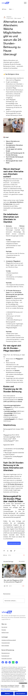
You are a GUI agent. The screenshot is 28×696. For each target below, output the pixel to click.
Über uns (4, 624)
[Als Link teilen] (14, 550)
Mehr (10, 9)
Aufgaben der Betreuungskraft (9, 640)
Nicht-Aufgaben (5, 645)
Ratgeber (4, 629)
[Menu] (25, 3)
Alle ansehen (22, 561)
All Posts (4, 9)
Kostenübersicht (5, 655)
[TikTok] (10, 662)
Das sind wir (4, 627)
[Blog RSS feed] (16, 662)
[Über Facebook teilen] (4, 550)
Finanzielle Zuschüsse (7, 658)
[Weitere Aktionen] (24, 17)
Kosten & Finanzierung (8, 650)
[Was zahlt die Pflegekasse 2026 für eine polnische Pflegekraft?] (14, 571)
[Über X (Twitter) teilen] (7, 550)
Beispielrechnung (6, 653)
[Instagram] (6, 662)
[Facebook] (3, 662)
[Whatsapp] (13, 662)
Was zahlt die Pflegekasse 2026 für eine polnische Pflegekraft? (13, 581)
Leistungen (5, 637)
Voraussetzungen (6, 642)
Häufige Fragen (5, 632)
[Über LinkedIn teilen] (11, 550)
